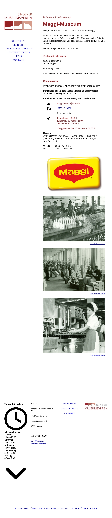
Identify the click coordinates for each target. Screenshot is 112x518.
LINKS (18, 56)
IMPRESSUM (69, 403)
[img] (18, 21)
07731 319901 (64, 108)
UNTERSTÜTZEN (18, 52)
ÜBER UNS (18, 45)
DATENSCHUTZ (69, 408)
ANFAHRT (69, 413)
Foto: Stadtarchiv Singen (97, 244)
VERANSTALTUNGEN (18, 48)
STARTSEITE (18, 41)
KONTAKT (18, 60)
